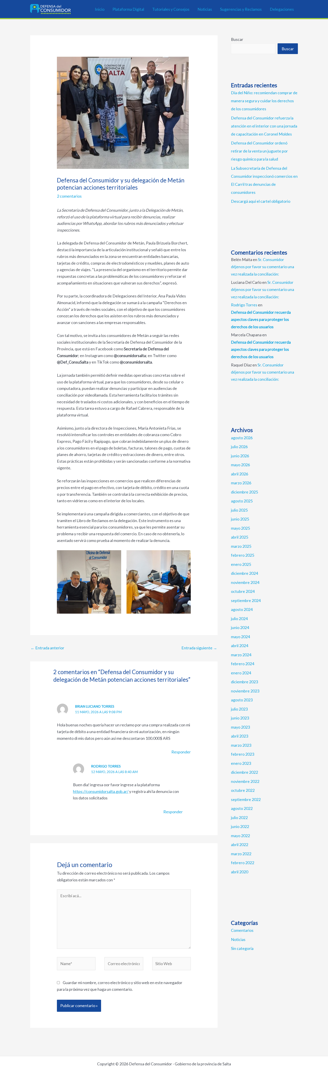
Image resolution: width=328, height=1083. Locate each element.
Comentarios (242, 930)
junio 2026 (240, 455)
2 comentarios (69, 196)
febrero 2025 (242, 555)
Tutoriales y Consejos (170, 9)
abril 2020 (239, 871)
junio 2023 (240, 717)
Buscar (237, 39)
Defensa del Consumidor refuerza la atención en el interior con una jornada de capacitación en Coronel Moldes (264, 125)
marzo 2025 (241, 546)
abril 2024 (239, 645)
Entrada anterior (47, 647)
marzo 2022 (241, 853)
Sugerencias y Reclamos (241, 9)
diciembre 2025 (244, 491)
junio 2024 (240, 627)
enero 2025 (241, 564)
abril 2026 (239, 473)
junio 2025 (240, 518)
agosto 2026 (242, 437)
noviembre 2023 (245, 690)
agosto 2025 (242, 500)
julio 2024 (239, 618)
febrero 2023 (242, 754)
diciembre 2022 (244, 772)
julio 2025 (239, 510)
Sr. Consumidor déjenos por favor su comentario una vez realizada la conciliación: (262, 266)
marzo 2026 (241, 482)
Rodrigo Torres (244, 304)
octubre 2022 (243, 790)
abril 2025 (239, 537)
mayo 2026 (240, 464)
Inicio (99, 9)
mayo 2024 (240, 636)
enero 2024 (241, 672)
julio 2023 (239, 709)
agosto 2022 (242, 808)
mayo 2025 (240, 528)
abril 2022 (239, 844)
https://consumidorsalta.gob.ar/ (101, 791)
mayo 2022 (240, 835)
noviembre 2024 (245, 582)
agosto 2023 (242, 699)
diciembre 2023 (244, 681)
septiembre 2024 (246, 600)
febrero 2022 (242, 862)
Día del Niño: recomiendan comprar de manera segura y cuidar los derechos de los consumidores (264, 100)
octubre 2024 (243, 591)
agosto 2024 (242, 609)
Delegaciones (282, 9)
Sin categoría (242, 948)
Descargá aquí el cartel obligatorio (260, 201)
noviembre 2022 (245, 781)
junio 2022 (240, 826)
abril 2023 (239, 736)
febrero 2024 (242, 663)
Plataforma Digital (128, 9)
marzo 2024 (241, 654)
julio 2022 (239, 817)
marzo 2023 (241, 745)
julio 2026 (239, 446)
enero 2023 (241, 763)
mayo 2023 (240, 727)
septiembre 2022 (246, 799)
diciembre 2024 (244, 573)
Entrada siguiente (199, 647)
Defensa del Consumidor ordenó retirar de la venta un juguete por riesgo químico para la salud (259, 150)
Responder (181, 751)
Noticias (204, 9)
